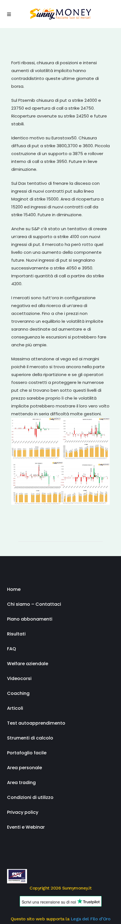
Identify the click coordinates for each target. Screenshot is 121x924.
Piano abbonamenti (29, 619)
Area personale (24, 767)
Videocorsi (19, 678)
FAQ (11, 649)
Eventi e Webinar (26, 827)
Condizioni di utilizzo (30, 797)
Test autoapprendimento (36, 723)
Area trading (21, 782)
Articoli (15, 708)
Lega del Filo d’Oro (91, 918)
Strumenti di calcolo (30, 738)
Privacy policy (22, 812)
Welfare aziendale (27, 663)
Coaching (18, 693)
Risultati (16, 634)
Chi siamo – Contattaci (34, 604)
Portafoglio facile (26, 753)
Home (14, 589)
